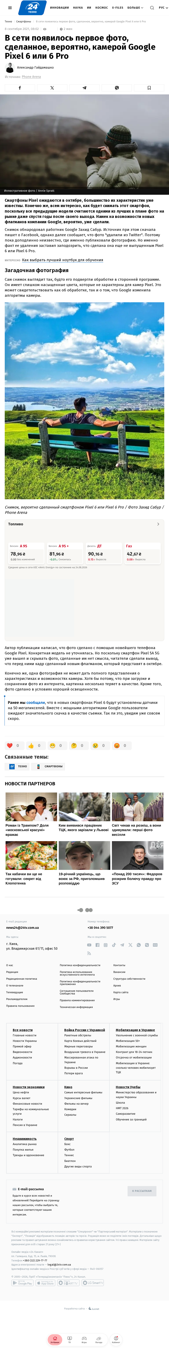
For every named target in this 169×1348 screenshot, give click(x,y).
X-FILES (117, 7)
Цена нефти (21, 1092)
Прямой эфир (22, 1046)
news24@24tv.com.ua (22, 928)
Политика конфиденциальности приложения (80, 983)
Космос (101, 7)
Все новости (23, 1030)
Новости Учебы (128, 1087)
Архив (117, 985)
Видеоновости (22, 1052)
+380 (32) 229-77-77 (35, 1260)
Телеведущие (14, 992)
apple (45, 1282)
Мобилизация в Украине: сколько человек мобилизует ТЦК (136, 1068)
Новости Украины (25, 1041)
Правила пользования (20, 1006)
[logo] (32, 7)
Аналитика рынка (25, 1144)
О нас (9, 965)
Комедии (70, 1109)
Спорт (69, 1139)
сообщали (35, 702)
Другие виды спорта (78, 1166)
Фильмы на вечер (76, 1103)
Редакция (12, 972)
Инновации (59, 7)
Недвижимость (25, 1139)
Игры (116, 999)
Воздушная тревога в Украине (84, 1052)
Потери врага (73, 1073)
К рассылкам (142, 1191)
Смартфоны (24, 21)
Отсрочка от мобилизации (134, 1057)
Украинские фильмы (78, 1098)
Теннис (69, 1155)
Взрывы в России (76, 1068)
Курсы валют (21, 1098)
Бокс (67, 1144)
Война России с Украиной (84, 1030)
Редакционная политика (21, 979)
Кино (68, 1087)
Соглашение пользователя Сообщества (77, 992)
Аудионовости (22, 1057)
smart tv (68, 1282)
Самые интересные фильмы (83, 1092)
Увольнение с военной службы (137, 1035)
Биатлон (70, 1161)
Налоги (18, 1119)
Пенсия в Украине (25, 1125)
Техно (9, 21)
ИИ (89, 7)
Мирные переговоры (78, 1046)
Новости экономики (29, 1087)
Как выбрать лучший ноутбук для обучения (62, 260)
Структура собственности (129, 979)
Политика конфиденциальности (80, 965)
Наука (78, 7)
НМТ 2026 (122, 1108)
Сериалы (70, 1115)
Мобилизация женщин (131, 1046)
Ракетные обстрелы (77, 1035)
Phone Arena (31, 77)
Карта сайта (120, 992)
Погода (17, 1063)
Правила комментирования (77, 1000)
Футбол (69, 1149)
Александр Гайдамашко (35, 67)
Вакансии (119, 972)
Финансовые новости (27, 1103)
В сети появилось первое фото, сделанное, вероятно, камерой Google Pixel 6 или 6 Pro (91, 21)
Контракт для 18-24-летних (134, 1052)
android (22, 1282)
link (89, 945)
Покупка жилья (23, 1149)
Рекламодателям (16, 999)
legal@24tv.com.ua (59, 1264)
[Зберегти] (149, 88)
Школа (120, 1102)
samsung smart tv (93, 1282)
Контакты (119, 965)
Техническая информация (76, 1007)
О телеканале (14, 985)
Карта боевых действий (80, 1041)
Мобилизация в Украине (135, 1030)
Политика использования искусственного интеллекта (77, 973)
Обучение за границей (131, 1119)
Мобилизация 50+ (128, 1041)
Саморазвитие (125, 1114)
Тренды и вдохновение (28, 1155)
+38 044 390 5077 (100, 928)
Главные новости (24, 1035)
